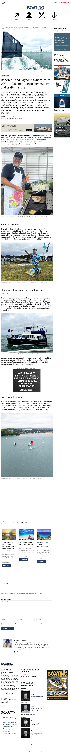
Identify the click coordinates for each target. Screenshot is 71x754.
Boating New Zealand (32, 751)
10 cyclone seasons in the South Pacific (26, 543)
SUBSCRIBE (25, 675)
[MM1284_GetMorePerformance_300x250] (26, 380)
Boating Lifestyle (10, 27)
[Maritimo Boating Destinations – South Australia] (44, 534)
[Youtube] (62, 31)
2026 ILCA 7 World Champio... (60, 144)
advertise (57, 2)
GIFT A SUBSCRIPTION (28, 677)
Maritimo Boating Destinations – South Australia (43, 544)
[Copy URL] (26, 522)
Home (2, 27)
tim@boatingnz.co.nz (36, 733)
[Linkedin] (13, 522)
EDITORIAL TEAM (27, 686)
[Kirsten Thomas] (7, 646)
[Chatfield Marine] (62, 120)
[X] (17, 522)
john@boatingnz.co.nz (37, 696)
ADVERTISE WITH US (28, 715)
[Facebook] (9, 522)
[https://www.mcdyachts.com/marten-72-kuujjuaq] (26, 133)
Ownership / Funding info (10, 722)
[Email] (22, 522)
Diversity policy (7, 731)
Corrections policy (8, 726)
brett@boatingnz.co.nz (37, 723)
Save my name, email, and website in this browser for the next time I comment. (27, 624)
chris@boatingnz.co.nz (37, 708)
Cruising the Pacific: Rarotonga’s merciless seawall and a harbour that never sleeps (9, 546)
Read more (6, 565)
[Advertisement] (26, 494)
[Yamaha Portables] (62, 64)
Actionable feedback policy (10, 724)
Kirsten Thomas (11, 116)
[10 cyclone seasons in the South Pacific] (26, 534)
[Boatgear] (62, 106)
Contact (23, 688)
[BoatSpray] (62, 91)
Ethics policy (6, 729)
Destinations (19, 27)
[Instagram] (17, 651)
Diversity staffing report (9, 733)
